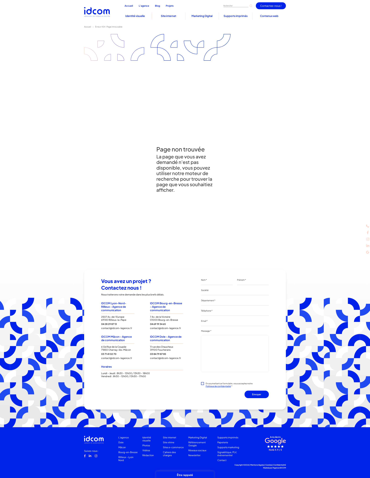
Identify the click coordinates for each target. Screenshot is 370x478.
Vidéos (146, 450)
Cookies (268, 465)
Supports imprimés (236, 16)
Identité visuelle (135, 16)
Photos (146, 445)
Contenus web (269, 16)
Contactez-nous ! (271, 5)
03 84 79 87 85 (158, 353)
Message (206, 331)
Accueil (87, 26)
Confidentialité (279, 465)
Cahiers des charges (169, 454)
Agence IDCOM (279, 468)
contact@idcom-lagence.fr (116, 328)
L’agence (123, 437)
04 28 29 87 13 (109, 324)
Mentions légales (257, 465)
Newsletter (194, 455)
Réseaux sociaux (197, 450)
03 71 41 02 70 (108, 353)
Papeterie (222, 442)
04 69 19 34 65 (158, 324)
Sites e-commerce (173, 447)
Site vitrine (168, 442)
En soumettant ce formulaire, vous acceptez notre (229, 384)
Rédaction (148, 455)
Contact (221, 460)
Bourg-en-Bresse (128, 452)
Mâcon (122, 447)
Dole (121, 442)
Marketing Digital (202, 16)
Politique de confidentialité (218, 386)
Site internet (168, 16)
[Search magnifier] (251, 5)
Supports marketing (228, 447)
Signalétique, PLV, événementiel (227, 454)
